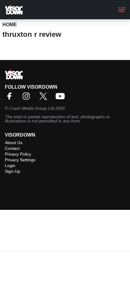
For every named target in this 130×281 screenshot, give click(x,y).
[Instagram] (28, 98)
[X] (45, 98)
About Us (13, 142)
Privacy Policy (18, 154)
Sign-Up (12, 171)
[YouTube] (62, 98)
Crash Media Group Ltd (31, 108)
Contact (12, 148)
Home (9, 24)
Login (10, 165)
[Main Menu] (122, 9)
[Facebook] (11, 98)
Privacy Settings (20, 160)
